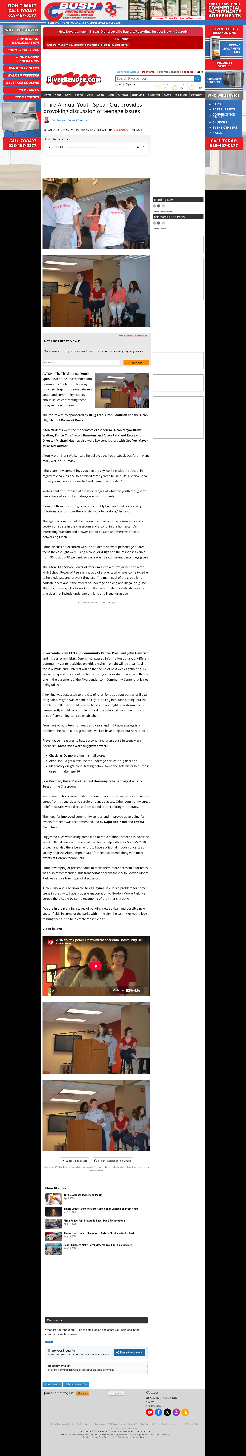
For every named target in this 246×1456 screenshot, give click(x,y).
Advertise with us (128, 71)
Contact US (133, 1424)
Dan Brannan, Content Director (69, 120)
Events (100, 94)
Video (58, 94)
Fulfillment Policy (191, 1424)
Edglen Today (132, 1428)
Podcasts (187, 71)
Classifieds (154, 94)
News (68, 94)
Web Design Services (117, 1424)
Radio (199, 71)
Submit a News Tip (76, 1384)
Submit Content (169, 71)
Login (112, 1393)
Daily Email (149, 71)
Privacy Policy (175, 1424)
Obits (90, 94)
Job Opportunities (84, 1424)
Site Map (144, 1424)
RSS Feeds (155, 1424)
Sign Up (130, 84)
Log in (117, 84)
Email (119, 1393)
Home (47, 94)
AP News (123, 94)
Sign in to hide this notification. (133, 335)
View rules (49, 1342)
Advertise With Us (66, 1424)
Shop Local (138, 94)
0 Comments (121, 129)
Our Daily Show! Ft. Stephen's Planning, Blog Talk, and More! (87, 45)
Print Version (52, 1384)
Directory (196, 94)
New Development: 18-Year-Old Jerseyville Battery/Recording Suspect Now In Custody (123, 31)
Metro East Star (118, 1428)
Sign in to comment (130, 1352)
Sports (79, 94)
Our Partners (100, 1424)
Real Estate (181, 94)
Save (139, 129)
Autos (167, 94)
